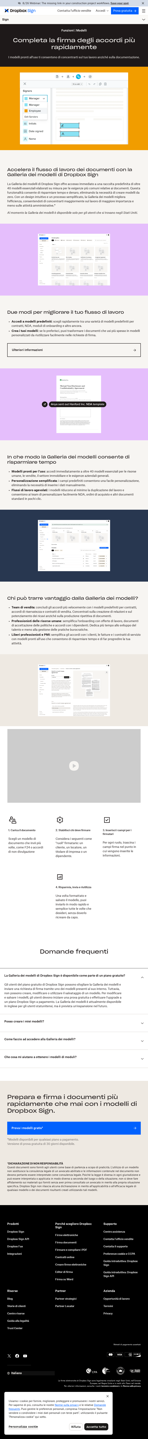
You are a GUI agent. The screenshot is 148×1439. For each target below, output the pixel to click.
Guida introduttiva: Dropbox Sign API (120, 1274)
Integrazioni (14, 1254)
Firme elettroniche (66, 1235)
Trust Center (15, 1328)
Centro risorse (16, 1313)
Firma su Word (64, 1279)
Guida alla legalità (18, 1321)
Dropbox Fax (15, 1246)
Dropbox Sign (15, 1232)
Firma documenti (66, 1242)
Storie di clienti (16, 1306)
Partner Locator (64, 1306)
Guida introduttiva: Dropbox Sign (120, 1263)
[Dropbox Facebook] (17, 1356)
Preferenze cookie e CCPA (119, 1254)
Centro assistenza (114, 1232)
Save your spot (119, 3)
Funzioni (67, 30)
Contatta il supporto (115, 1246)
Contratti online (64, 1257)
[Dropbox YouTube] (25, 1356)
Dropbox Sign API (18, 1239)
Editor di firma (64, 1272)
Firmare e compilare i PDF (71, 1250)
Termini (108, 1306)
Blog (10, 1299)
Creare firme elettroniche (70, 1265)
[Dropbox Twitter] (9, 1356)
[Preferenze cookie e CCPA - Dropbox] (58, 1413)
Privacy (108, 1313)
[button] (102, 10)
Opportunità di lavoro (116, 1299)
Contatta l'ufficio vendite (74, 10)
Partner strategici (66, 1299)
